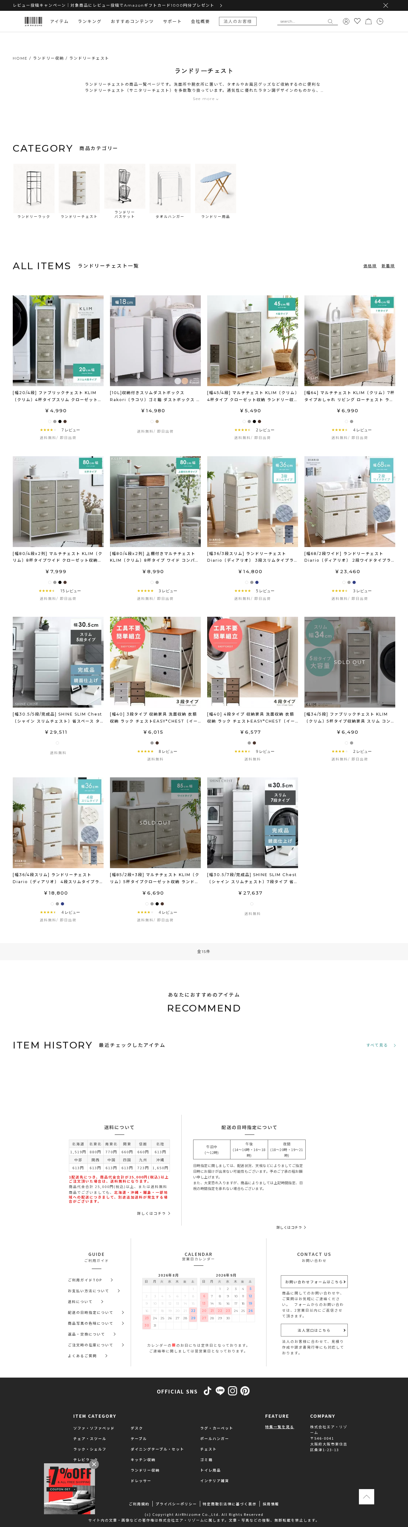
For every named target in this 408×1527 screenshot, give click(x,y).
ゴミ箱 (206, 1459)
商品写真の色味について (90, 1323)
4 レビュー (362, 430)
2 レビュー (265, 430)
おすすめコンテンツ (132, 21)
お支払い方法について (88, 1290)
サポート (172, 21)
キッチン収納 (143, 1459)
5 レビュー (265, 591)
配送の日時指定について (90, 1312)
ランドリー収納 (145, 1470)
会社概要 (200, 21)
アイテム (59, 21)
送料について (80, 1301)
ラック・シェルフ (89, 1448)
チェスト (208, 1448)
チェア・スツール (89, 1438)
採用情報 (271, 1503)
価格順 (370, 265)
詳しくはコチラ (151, 1213)
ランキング (90, 21)
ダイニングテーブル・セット (157, 1448)
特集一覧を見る (279, 1426)
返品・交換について (86, 1333)
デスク (137, 1427)
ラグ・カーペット (216, 1427)
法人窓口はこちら (314, 1330)
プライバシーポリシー (176, 1503)
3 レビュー (168, 591)
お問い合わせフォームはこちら (314, 1281)
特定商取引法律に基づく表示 (230, 1503)
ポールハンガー (214, 1438)
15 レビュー (70, 591)
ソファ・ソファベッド (94, 1427)
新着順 (388, 265)
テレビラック (85, 1459)
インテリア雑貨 (214, 1480)
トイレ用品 (210, 1470)
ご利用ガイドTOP (85, 1279)
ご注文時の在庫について (90, 1344)
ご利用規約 (139, 1503)
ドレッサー (141, 1480)
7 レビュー (71, 430)
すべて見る (377, 1045)
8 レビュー (168, 751)
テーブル (139, 1438)
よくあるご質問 (82, 1355)
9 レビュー (265, 751)
